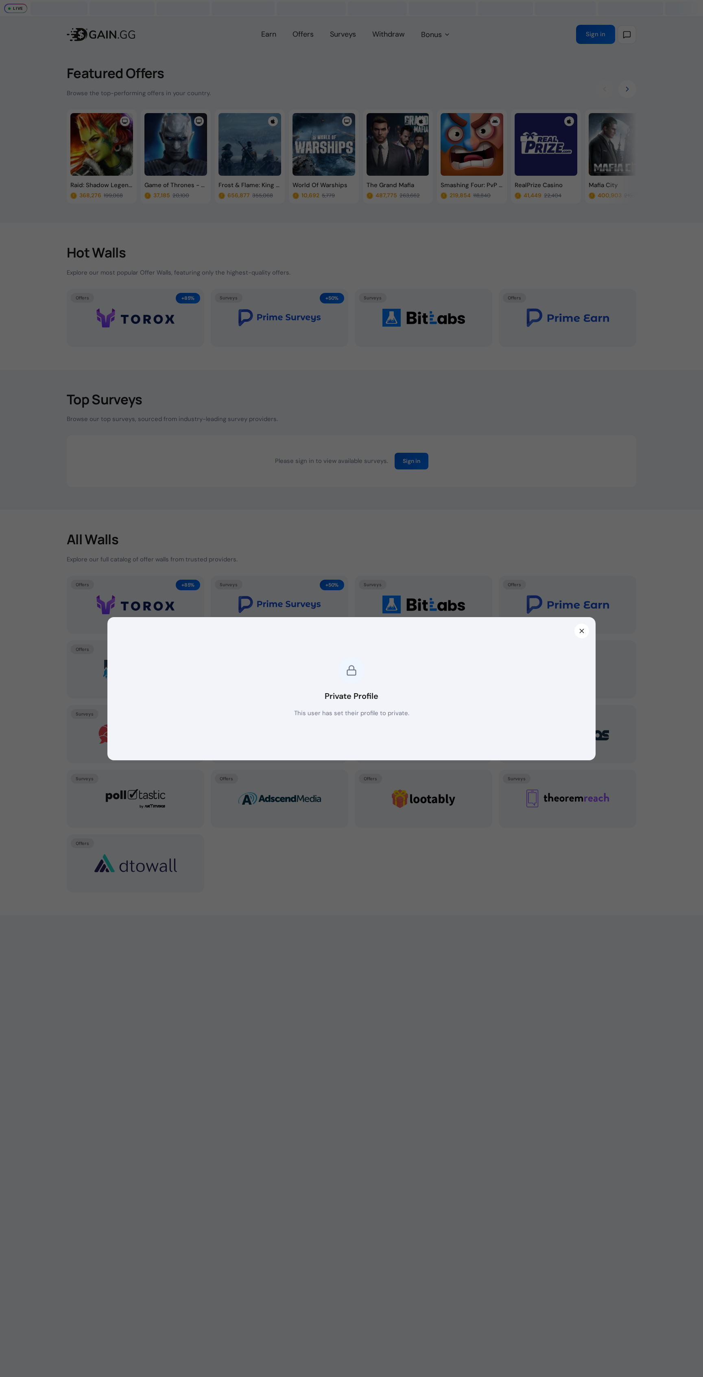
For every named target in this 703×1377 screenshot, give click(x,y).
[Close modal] (581, 631)
